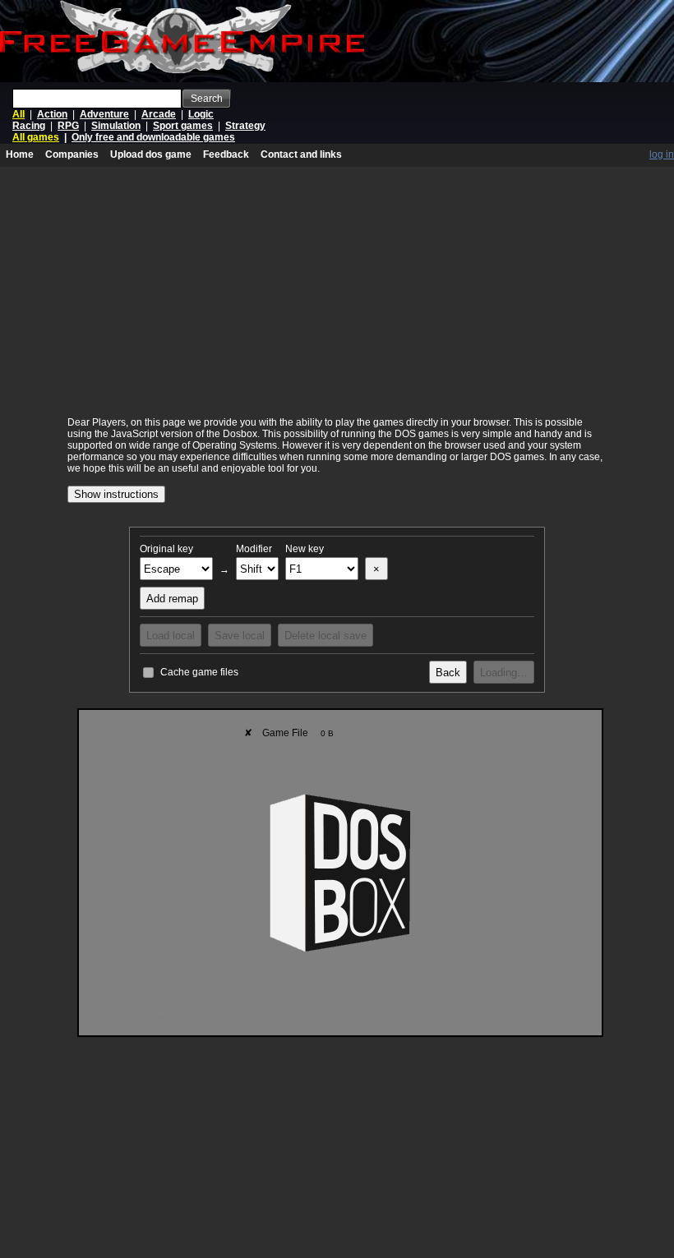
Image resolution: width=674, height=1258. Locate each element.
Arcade (158, 114)
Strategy (245, 125)
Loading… (504, 672)
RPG (68, 125)
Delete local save (325, 635)
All (18, 114)
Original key (166, 549)
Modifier (254, 549)
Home (20, 154)
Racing (28, 125)
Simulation (116, 125)
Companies (72, 154)
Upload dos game (151, 154)
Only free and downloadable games (153, 137)
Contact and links (301, 154)
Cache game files (199, 672)
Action (52, 114)
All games (35, 137)
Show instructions (116, 494)
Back (448, 672)
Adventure (104, 114)
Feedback (226, 154)
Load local (170, 635)
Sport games (183, 125)
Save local (240, 635)
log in (661, 154)
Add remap (172, 598)
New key (304, 549)
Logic (201, 114)
